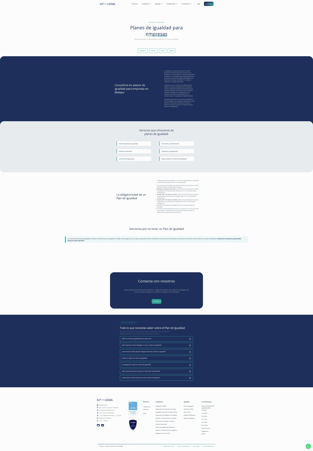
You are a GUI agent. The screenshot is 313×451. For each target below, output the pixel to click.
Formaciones (185, 4)
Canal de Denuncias (161, 424)
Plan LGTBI (187, 412)
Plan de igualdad (188, 406)
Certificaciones (171, 4)
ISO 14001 (204, 413)
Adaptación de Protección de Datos (166, 409)
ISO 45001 (204, 422)
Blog (198, 4)
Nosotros (135, 4)
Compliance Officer (161, 406)
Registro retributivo (189, 418)
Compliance (145, 4)
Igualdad (157, 4)
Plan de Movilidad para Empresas (165, 427)
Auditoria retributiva (189, 415)
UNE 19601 (205, 425)
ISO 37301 (204, 419)
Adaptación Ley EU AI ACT (163, 433)
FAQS (144, 413)
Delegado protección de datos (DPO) (166, 412)
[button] (308, 446)
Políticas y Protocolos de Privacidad (166, 418)
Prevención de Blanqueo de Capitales (166, 415)
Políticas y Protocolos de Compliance (166, 430)
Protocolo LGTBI (188, 409)
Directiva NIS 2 (206, 428)
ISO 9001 (204, 410)
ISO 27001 (204, 416)
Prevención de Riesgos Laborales (165, 421)
